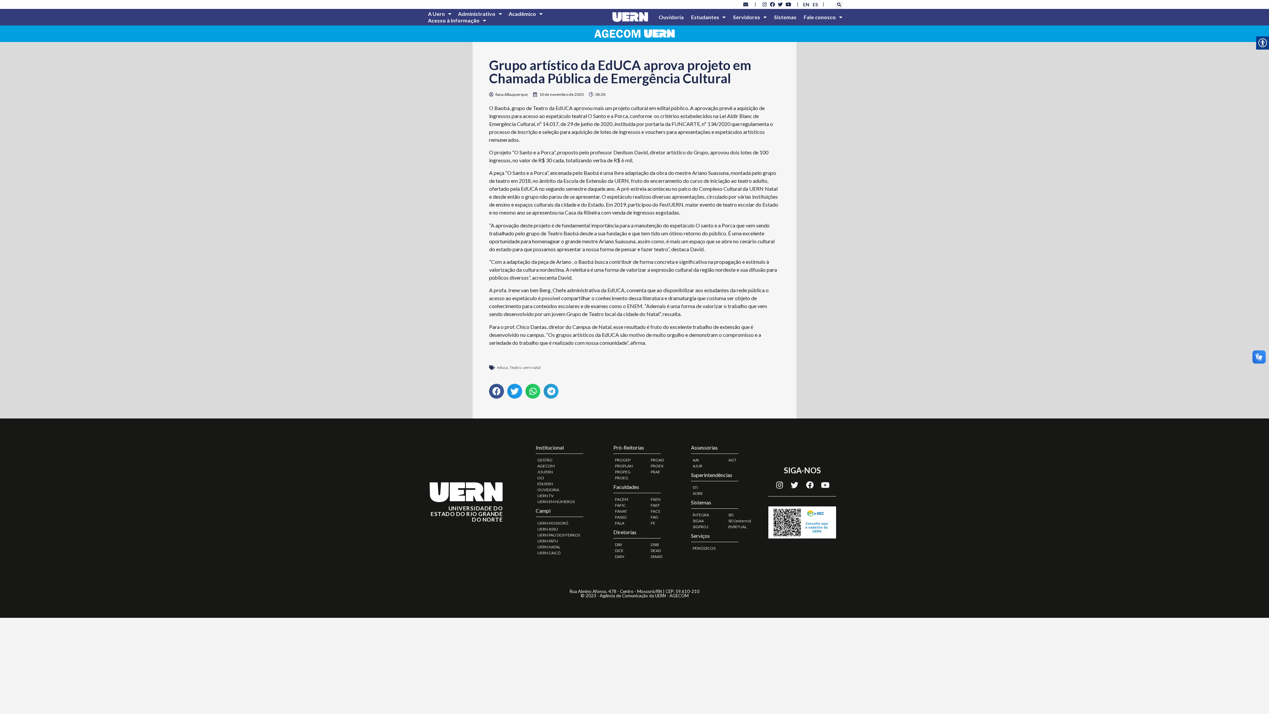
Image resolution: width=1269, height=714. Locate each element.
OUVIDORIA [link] (548, 489)
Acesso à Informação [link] (454, 20)
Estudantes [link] (705, 17)
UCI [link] (540, 477)
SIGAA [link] (698, 520)
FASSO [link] (621, 517)
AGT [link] (732, 459)
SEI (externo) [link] (739, 520)
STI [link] (695, 487)
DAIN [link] (619, 556)
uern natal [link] (532, 367)
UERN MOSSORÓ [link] (552, 523)
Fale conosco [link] (820, 17)
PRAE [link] (655, 471)
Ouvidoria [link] (671, 17)
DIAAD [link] (656, 556)
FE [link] (653, 523)
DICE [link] (619, 550)
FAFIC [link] (620, 505)
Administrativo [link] (476, 14)
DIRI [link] (618, 544)
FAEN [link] (656, 499)
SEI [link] (731, 514)
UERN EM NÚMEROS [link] (556, 501)
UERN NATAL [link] (548, 546)
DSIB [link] (655, 544)
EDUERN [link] (545, 483)
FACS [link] (655, 511)
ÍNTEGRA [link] (701, 514)
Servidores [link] (746, 17)
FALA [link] (619, 523)
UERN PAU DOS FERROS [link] (558, 535)
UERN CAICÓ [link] (549, 552)
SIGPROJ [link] (700, 526)
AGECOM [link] (546, 465)
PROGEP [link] (623, 459)
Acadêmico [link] (522, 14)
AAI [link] (696, 459)
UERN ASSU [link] (547, 529)
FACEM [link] (621, 499)
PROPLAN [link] (624, 465)
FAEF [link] (655, 505)
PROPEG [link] (623, 471)
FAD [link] (654, 517)
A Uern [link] (436, 14)
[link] (746, 4)
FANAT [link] (621, 511)
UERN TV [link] (545, 495)
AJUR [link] (697, 465)
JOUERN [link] (545, 471)
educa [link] (502, 367)
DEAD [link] (656, 550)
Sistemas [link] (785, 17)
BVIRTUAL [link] (737, 526)
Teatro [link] (515, 367)
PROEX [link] (657, 465)
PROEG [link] (621, 477)
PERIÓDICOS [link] (704, 548)
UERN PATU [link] (547, 540)
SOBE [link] (698, 493)
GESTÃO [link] (545, 459)
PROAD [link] (657, 459)
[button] (839, 5)
